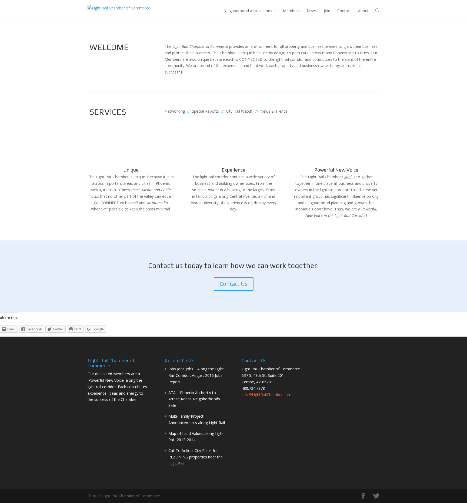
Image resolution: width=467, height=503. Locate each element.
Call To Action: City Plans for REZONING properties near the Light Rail (195, 457)
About (363, 10)
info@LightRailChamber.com (266, 394)
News (312, 10)
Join (327, 10)
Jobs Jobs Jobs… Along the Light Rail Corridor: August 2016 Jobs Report (196, 375)
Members (291, 10)
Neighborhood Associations (248, 10)
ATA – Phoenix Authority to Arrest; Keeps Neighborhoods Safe (194, 399)
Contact (344, 10)
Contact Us (234, 283)
